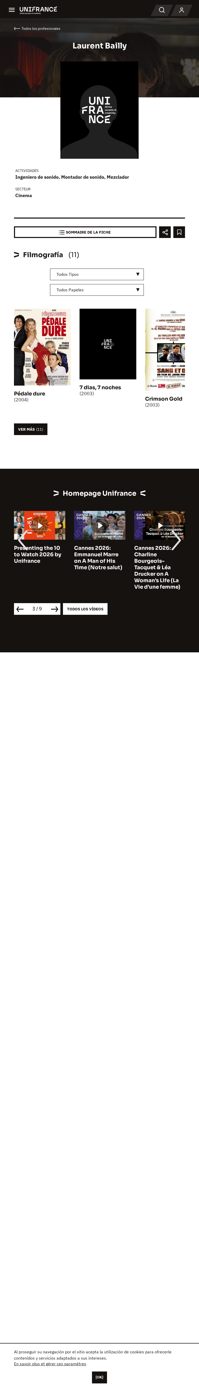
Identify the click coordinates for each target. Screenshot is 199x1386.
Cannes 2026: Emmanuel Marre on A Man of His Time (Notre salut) (98, 558)
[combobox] (97, 274)
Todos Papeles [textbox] (70, 289)
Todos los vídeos (85, 609)
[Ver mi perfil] (182, 10)
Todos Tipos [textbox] (67, 274)
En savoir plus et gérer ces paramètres (50, 1363)
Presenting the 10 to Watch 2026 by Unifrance (37, 554)
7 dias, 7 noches (100, 387)
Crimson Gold (163, 399)
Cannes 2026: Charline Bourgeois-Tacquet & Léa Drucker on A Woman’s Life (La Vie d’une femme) (157, 567)
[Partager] (165, 232)
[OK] (99, 1377)
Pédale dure (29, 394)
